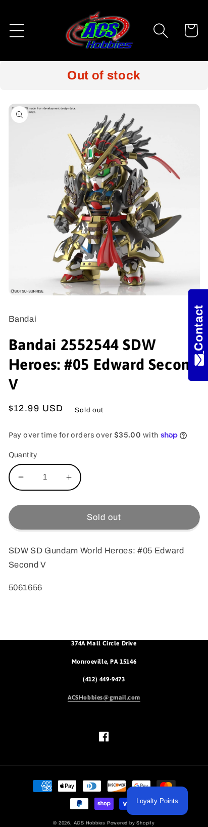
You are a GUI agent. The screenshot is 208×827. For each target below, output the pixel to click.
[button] (17, 30)
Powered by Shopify (131, 822)
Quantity (23, 455)
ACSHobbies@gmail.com (104, 697)
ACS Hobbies (90, 822)
